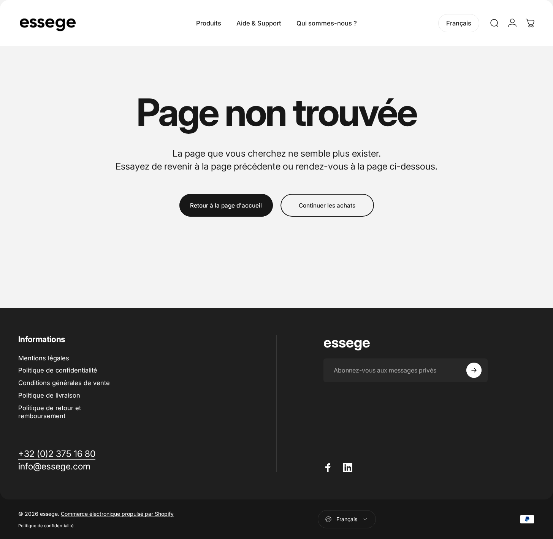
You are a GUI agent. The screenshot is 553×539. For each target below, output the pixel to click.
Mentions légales (43, 358)
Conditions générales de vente (64, 383)
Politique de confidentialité (57, 370)
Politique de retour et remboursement (49, 412)
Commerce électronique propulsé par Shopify (117, 513)
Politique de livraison (49, 395)
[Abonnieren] (474, 370)
